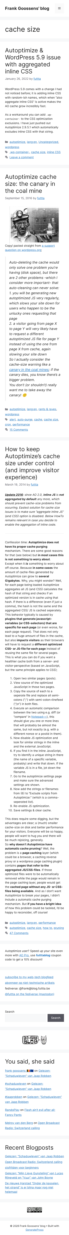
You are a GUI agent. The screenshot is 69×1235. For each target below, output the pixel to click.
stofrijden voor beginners (22, 1167)
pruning (59, 928)
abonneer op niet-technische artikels (30, 982)
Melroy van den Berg (19, 1123)
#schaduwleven (15, 1083)
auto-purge (24, 419)
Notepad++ (39, 716)
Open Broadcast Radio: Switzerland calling (33, 1162)
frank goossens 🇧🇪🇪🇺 (19, 1070)
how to (47, 928)
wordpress (12, 147)
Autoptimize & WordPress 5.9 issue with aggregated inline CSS (33, 61)
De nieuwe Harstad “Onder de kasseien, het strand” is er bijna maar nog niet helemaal (32, 1187)
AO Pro (24, 955)
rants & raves (47, 409)
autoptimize (17, 142)
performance (21, 424)
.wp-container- (19, 152)
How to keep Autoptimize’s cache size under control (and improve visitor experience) (32, 463)
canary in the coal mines (29, 369)
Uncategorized (48, 142)
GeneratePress (35, 1229)
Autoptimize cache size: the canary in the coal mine (30, 183)
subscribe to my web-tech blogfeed (29, 977)
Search (9, 1011)
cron (8, 424)
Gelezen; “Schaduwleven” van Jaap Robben (34, 1156)
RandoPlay (12, 1110)
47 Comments (19, 933)
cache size (38, 152)
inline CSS (54, 152)
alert (13, 419)
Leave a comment (22, 157)
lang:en (32, 142)
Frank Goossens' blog (27, 8)
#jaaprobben (13, 1097)
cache (38, 419)
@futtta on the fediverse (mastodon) (29, 994)
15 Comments (19, 429)
